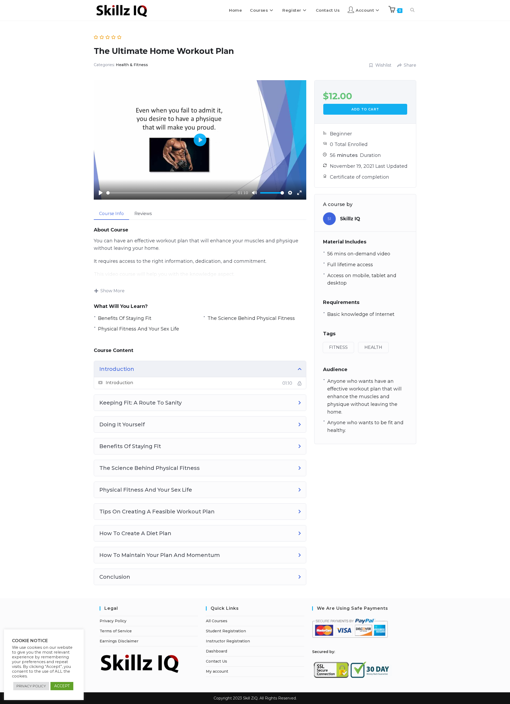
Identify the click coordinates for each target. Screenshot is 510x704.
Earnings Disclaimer (119, 641)
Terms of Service (116, 631)
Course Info (111, 213)
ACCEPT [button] (62, 686)
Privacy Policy (113, 621)
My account (217, 671)
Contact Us (216, 661)
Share (410, 65)
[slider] (171, 192)
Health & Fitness (132, 64)
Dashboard (216, 651)
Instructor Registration (228, 641)
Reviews (143, 213)
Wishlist (383, 65)
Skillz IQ (350, 219)
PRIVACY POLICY (31, 686)
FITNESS (338, 347)
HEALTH (373, 347)
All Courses (216, 621)
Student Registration (226, 631)
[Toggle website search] (412, 10)
